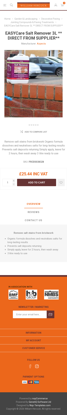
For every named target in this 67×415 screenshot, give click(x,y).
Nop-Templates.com (40, 405)
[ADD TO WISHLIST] (61, 182)
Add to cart (36, 182)
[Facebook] (30, 366)
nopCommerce (40, 398)
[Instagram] (37, 366)
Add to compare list (36, 132)
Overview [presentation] (33, 204)
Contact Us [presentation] (33, 220)
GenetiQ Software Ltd (40, 402)
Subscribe (50, 314)
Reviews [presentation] (34, 212)
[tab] (33, 204)
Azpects (41, 43)
